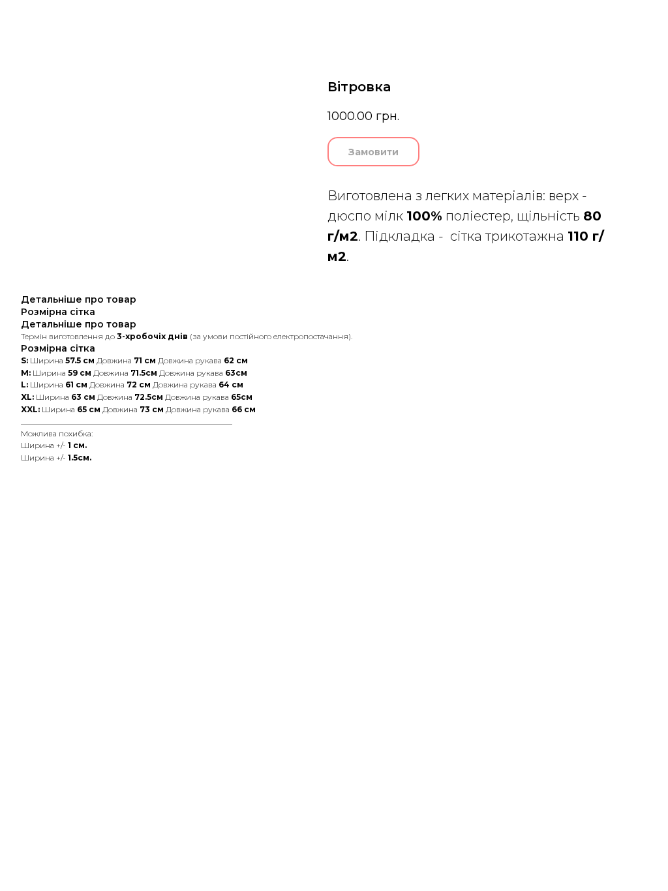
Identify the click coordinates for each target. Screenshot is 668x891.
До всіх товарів (53, 18)
